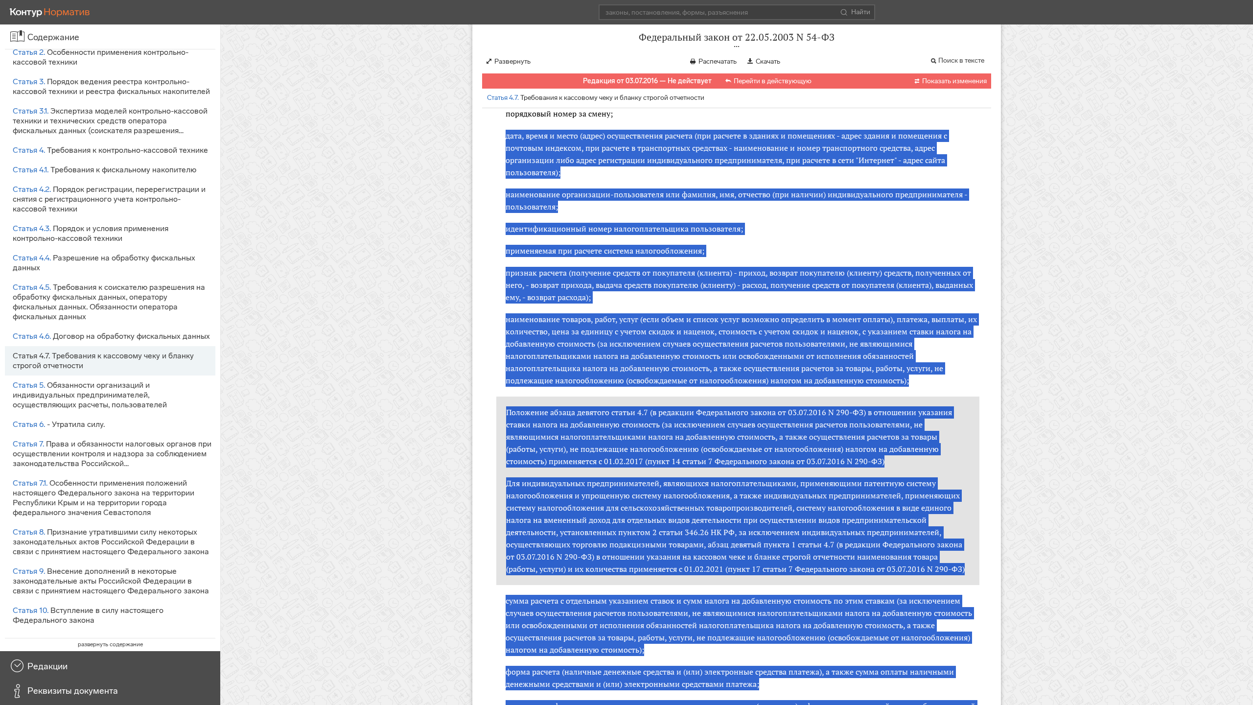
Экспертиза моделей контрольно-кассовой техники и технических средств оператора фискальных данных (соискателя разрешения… (110, 120)
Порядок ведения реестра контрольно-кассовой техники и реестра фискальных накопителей (111, 86)
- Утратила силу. (59, 424)
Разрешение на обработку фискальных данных (104, 262)
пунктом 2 (637, 532)
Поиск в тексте (961, 60)
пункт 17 (744, 569)
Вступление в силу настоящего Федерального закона (88, 615)
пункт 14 (664, 461)
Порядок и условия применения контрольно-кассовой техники (90, 233)
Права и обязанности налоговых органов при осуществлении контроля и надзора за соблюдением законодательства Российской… (112, 453)
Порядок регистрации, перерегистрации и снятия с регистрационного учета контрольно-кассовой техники (109, 199)
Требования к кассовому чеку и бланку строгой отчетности (103, 360)
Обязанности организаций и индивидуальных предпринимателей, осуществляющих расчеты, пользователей (90, 394)
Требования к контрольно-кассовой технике (110, 150)
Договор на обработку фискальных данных (111, 336)
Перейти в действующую (773, 81)
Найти (860, 12)
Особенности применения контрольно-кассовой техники (100, 57)
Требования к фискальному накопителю (104, 169)
